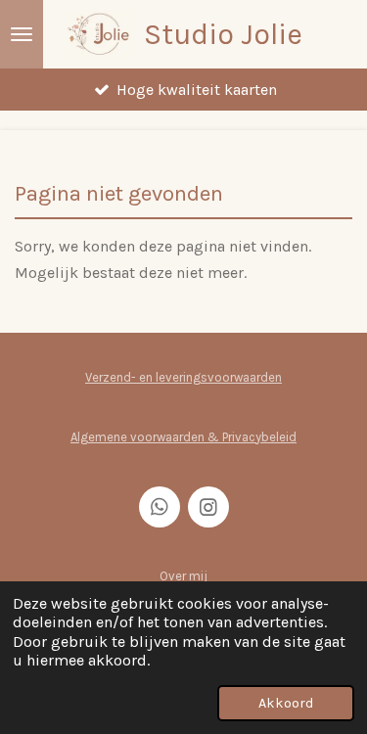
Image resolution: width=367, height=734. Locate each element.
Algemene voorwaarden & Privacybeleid (183, 437)
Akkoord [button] (285, 703)
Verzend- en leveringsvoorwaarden (183, 377)
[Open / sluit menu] (21, 34)
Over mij (183, 576)
